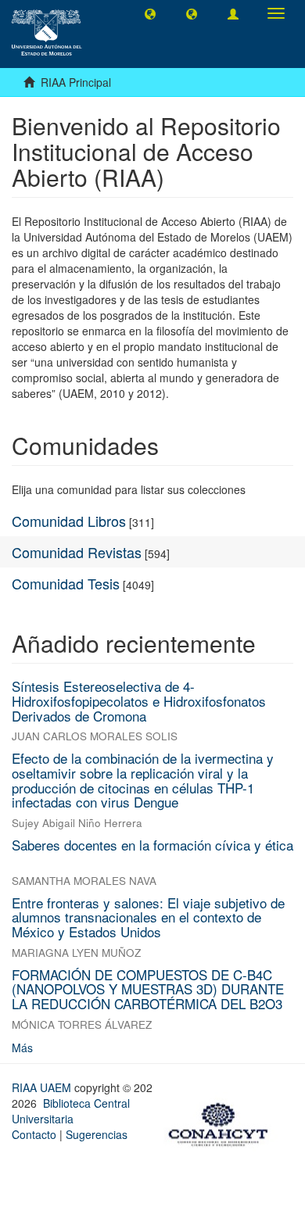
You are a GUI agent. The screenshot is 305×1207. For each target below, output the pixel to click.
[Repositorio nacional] (222, 1122)
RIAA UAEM (43, 1087)
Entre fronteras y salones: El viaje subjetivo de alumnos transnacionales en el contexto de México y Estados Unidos (148, 917)
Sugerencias (96, 1134)
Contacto (34, 1134)
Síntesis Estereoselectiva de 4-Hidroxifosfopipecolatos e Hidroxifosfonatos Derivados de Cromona (139, 700)
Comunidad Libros (69, 520)
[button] (150, 13)
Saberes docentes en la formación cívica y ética (152, 844)
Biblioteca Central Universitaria (71, 1110)
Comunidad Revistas (77, 552)
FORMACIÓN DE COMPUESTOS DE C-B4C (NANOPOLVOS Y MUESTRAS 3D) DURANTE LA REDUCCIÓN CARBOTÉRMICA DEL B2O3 (148, 989)
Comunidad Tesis (66, 583)
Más (22, 1047)
